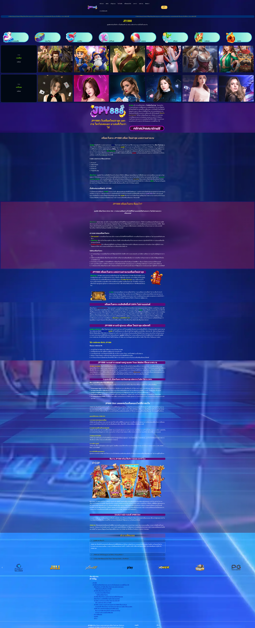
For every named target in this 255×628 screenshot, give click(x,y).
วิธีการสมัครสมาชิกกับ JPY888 (103, 602)
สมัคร (107, 3)
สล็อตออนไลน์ (127, 3)
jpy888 (134, 153)
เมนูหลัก (96, 616)
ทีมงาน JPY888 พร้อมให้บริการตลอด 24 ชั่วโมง (107, 610)
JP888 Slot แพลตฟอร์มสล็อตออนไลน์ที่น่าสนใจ (106, 608)
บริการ (95, 618)
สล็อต (113, 145)
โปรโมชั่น (120, 3)
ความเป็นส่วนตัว (103, 11)
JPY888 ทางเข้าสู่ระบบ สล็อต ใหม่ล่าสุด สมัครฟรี (106, 600)
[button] (2, 567)
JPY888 (127, 20)
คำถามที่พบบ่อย (98, 614)
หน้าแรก (102, 3)
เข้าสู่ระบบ (113, 3)
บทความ (141, 3)
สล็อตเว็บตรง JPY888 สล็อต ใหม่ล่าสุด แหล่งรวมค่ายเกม (109, 587)
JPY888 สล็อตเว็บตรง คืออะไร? (102, 590)
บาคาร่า (135, 3)
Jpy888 (123, 147)
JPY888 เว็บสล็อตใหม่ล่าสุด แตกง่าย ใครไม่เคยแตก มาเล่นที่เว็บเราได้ (111, 585)
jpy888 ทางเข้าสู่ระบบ (95, 329)
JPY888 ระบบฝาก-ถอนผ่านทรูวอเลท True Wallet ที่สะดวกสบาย (110, 604)
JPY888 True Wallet (95, 366)
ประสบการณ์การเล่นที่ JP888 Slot (104, 612)
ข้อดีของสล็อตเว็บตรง (102, 594)
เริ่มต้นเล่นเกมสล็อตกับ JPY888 (103, 588)
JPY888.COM (104, 155)
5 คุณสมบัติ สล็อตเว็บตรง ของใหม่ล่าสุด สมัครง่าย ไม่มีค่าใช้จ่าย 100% (113, 606)
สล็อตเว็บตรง (93, 275)
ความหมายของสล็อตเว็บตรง (102, 592)
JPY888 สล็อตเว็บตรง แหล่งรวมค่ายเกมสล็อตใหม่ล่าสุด (108, 596)
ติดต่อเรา (147, 3)
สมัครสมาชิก (105, 331)
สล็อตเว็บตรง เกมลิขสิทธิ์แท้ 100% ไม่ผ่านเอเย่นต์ (107, 598)
